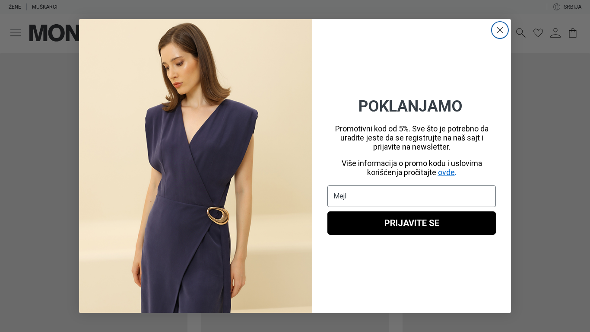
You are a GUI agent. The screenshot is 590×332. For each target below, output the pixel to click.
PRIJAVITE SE (411, 223)
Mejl (339, 196)
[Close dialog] (500, 30)
